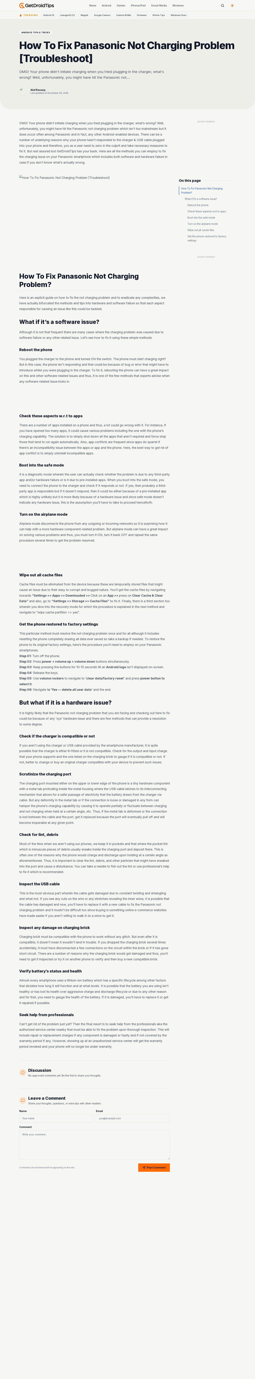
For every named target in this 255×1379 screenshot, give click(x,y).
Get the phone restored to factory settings (207, 238)
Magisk (84, 15)
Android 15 (48, 15)
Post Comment (156, 1167)
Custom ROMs (123, 15)
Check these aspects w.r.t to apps (207, 211)
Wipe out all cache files (201, 230)
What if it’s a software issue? (201, 198)
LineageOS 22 (67, 15)
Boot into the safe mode (201, 217)
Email (99, 1111)
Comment (25, 1126)
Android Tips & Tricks (35, 32)
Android (106, 5)
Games (121, 5)
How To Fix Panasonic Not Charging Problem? (202, 190)
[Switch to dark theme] (232, 5)
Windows (178, 5)
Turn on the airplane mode (203, 223)
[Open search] (222, 5)
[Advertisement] (94, 399)
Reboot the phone (198, 205)
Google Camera (102, 15)
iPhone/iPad (138, 5)
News (92, 5)
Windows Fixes (178, 15)
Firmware (142, 15)
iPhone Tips (158, 15)
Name (23, 1111)
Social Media (159, 5)
